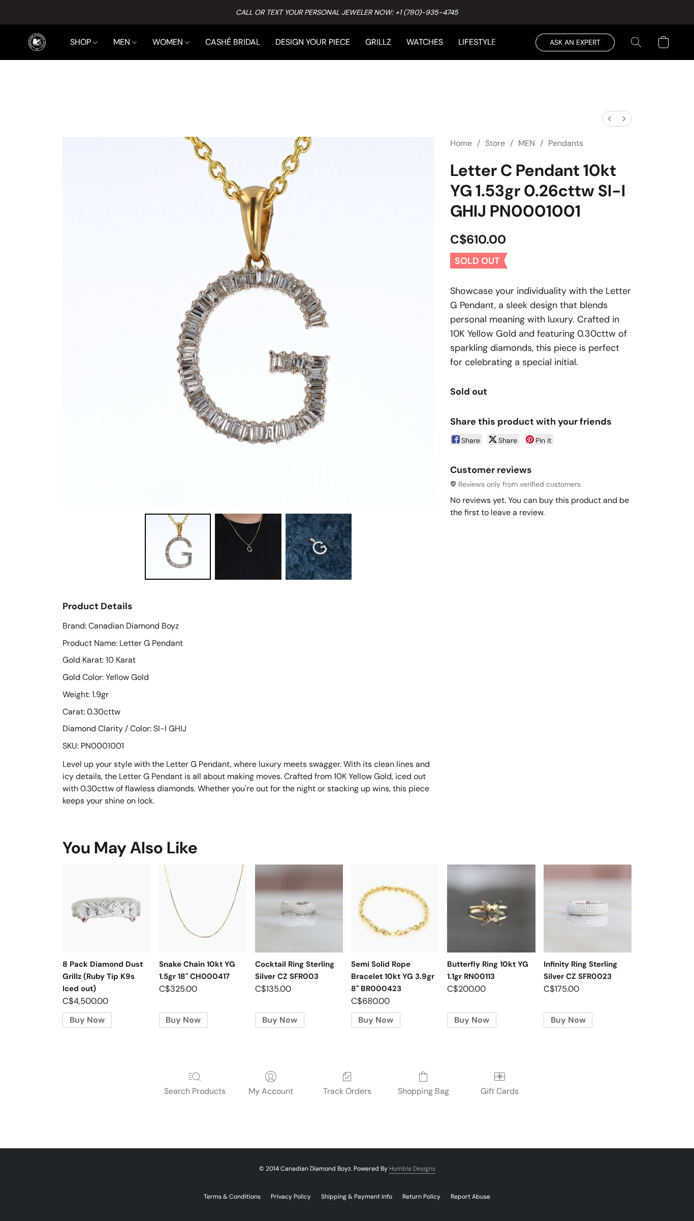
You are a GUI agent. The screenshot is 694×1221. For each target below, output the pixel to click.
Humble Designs (412, 1169)
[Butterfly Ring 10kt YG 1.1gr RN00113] (491, 908)
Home (461, 143)
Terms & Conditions (232, 1197)
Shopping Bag (423, 1091)
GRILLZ (378, 42)
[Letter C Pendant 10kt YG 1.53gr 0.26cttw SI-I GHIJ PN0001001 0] (178, 547)
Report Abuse (470, 1197)
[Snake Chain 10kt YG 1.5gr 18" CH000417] (203, 908)
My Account (270, 1091)
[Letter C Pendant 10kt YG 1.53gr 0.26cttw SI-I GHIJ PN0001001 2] (319, 547)
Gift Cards (500, 1091)
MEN (122, 42)
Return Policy (421, 1197)
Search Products (195, 1091)
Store (495, 143)
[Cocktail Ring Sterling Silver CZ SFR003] (299, 908)
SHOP (81, 42)
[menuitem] (610, 118)
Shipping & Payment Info (356, 1197)
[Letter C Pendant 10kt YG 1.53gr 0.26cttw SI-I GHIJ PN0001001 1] (248, 547)
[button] (37, 42)
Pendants (565, 143)
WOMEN (168, 42)
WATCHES (424, 42)
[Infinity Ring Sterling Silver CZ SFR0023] (588, 908)
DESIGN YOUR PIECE (312, 42)
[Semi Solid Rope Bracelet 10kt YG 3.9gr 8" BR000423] (395, 908)
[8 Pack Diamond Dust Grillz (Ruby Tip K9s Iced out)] (106, 908)
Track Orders (347, 1091)
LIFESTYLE (477, 42)
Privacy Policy (291, 1197)
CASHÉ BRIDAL (232, 42)
